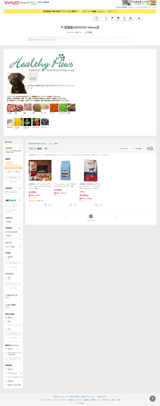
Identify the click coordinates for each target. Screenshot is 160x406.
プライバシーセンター (60, 400)
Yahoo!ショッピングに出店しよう (139, 7)
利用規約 (70, 400)
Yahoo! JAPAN (121, 7)
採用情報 (93, 400)
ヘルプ (154, 7)
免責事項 (86, 400)
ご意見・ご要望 (115, 400)
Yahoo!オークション (88, 397)
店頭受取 (8, 228)
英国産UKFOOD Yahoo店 (37, 143)
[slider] (5, 168)
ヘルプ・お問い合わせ (103, 400)
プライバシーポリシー (46, 400)
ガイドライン (79, 400)
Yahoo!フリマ (101, 397)
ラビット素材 (35, 148)
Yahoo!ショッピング (61, 397)
